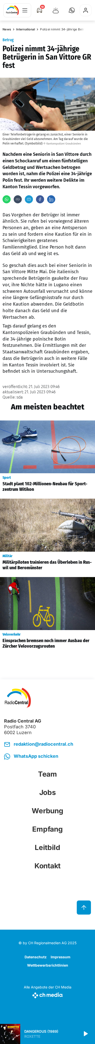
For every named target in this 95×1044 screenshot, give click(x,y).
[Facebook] (40, 199)
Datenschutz (36, 957)
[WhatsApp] (7, 199)
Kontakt (47, 866)
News (7, 29)
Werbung (47, 810)
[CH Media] (47, 994)
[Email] (29, 199)
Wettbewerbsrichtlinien (47, 965)
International (25, 29)
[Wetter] (55, 10)
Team (47, 774)
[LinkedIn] (51, 199)
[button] (71, 10)
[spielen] (85, 1034)
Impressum (60, 957)
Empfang (47, 829)
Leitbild (47, 847)
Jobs (47, 792)
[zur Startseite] (12, 10)
